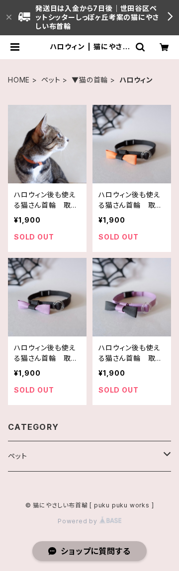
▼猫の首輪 (90, 80)
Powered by (78, 521)
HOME (19, 80)
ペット (50, 80)
